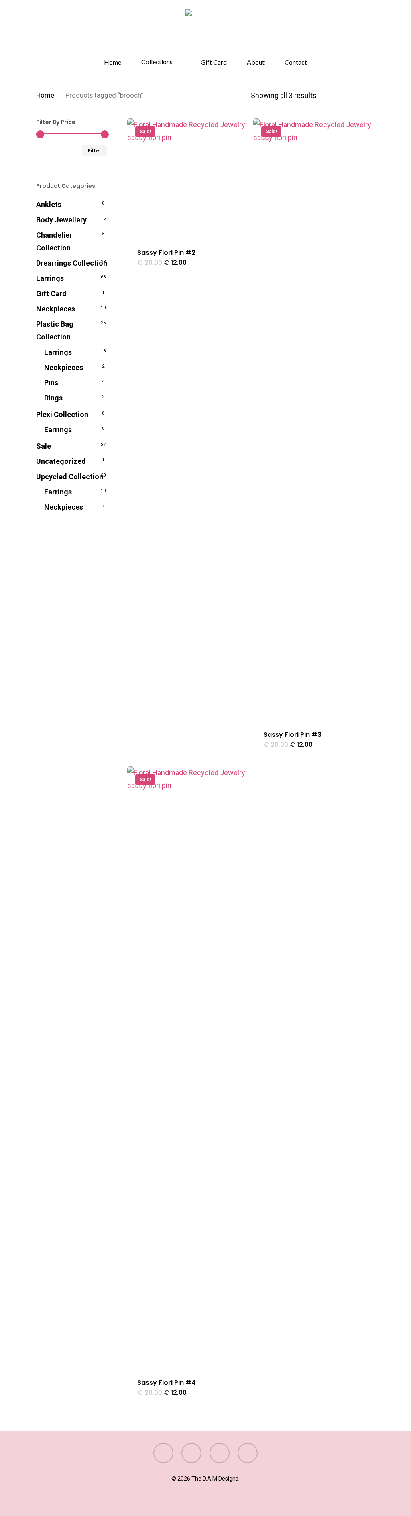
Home (45, 95)
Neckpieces (55, 309)
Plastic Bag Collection (54, 330)
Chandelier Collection (54, 241)
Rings (53, 398)
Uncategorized (61, 461)
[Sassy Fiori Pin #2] (187, 178)
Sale (43, 446)
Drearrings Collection (71, 263)
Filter (94, 150)
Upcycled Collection (69, 476)
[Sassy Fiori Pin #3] (313, 419)
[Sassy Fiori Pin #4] (187, 1067)
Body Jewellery (61, 219)
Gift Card (51, 293)
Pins (51, 382)
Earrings (50, 278)
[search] (350, 29)
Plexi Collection (62, 414)
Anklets (48, 204)
